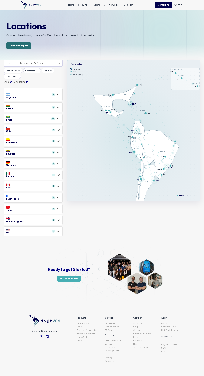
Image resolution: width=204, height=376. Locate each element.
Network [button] (113, 4)
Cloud (46, 70)
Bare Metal (30, 70)
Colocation (11, 76)
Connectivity (11, 70)
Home (71, 4)
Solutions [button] (98, 4)
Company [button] (128, 4)
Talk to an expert (18, 45)
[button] (167, 166)
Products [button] (82, 4)
